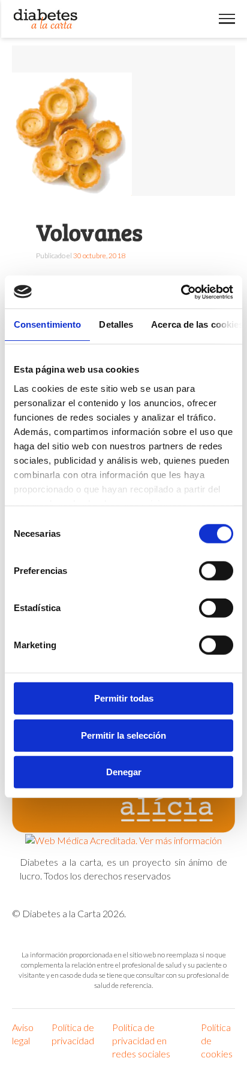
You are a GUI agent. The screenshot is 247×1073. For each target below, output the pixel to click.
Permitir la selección (123, 735)
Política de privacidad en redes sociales (141, 1040)
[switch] (216, 571)
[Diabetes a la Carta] (46, 19)
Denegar (123, 772)
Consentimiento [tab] (47, 324)
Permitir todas (123, 698)
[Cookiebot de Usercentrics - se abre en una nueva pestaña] (180, 292)
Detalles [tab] (116, 324)
